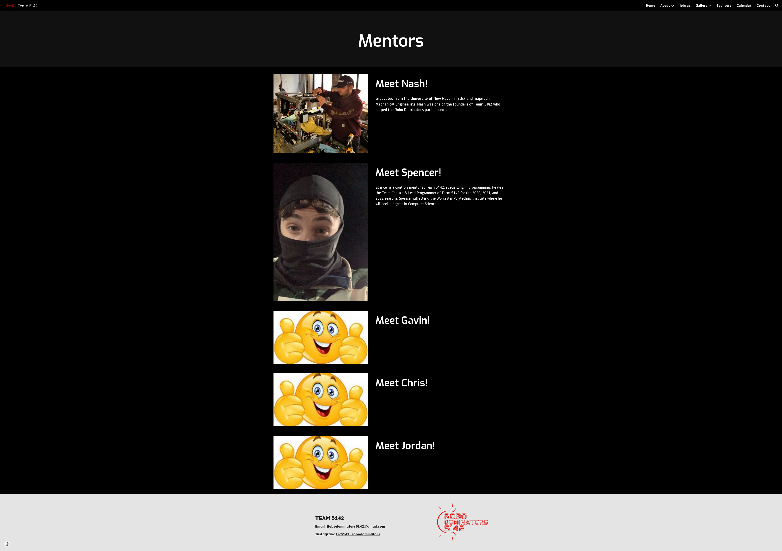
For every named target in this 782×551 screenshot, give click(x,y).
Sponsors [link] (724, 6)
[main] (391, 40)
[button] (777, 6)
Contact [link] (763, 6)
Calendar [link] (744, 6)
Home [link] (650, 6)
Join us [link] (685, 6)
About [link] (665, 6)
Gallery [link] (701, 6)
